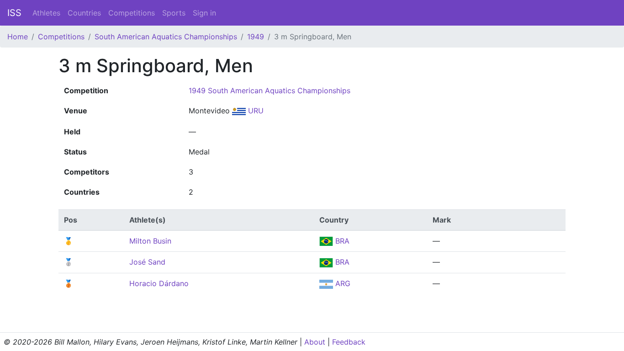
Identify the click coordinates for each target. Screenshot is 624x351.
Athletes (46, 12)
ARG (341, 283)
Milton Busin (150, 240)
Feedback (348, 341)
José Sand (147, 261)
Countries (84, 12)
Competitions (131, 12)
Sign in (204, 12)
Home (17, 36)
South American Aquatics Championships (166, 36)
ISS (14, 12)
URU (255, 110)
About (314, 341)
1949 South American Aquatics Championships (269, 90)
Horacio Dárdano (159, 283)
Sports (173, 12)
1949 (255, 36)
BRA (341, 240)
